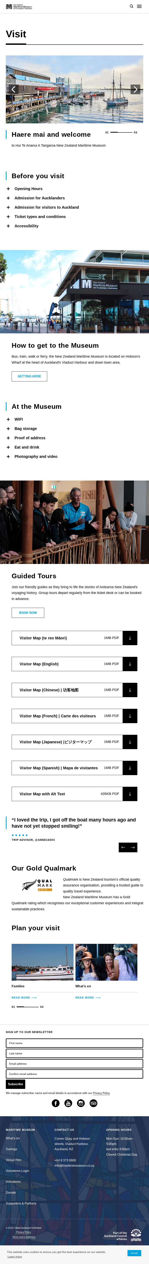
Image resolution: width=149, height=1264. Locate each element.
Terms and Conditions (23, 1237)
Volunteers (13, 1181)
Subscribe (15, 1084)
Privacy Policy (101, 1093)
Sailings (11, 1149)
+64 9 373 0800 (65, 1160)
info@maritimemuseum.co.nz (74, 1165)
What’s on (13, 1138)
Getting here (29, 376)
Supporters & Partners (21, 1203)
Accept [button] (134, 1253)
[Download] (130, 638)
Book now (28, 612)
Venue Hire (13, 1160)
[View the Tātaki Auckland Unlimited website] (121, 1237)
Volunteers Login (17, 1170)
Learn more (15, 1256)
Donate (11, 1192)
